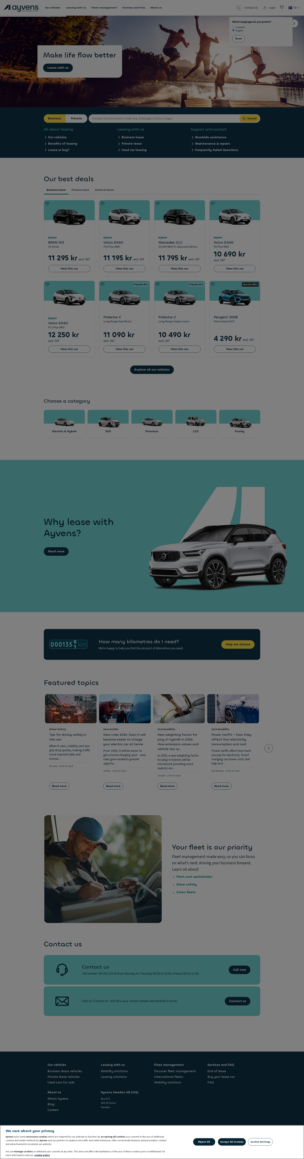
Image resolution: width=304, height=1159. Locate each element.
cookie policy (42, 1155)
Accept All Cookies (231, 1141)
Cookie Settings (260, 1141)
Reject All (204, 1141)
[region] (152, 1142)
